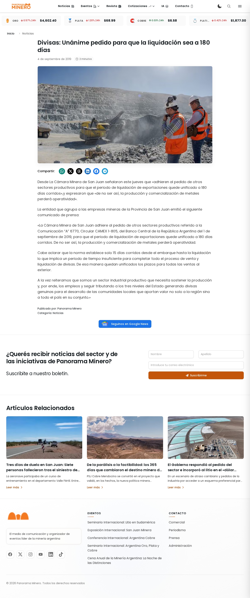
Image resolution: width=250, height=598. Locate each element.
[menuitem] (66, 6)
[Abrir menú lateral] (240, 6)
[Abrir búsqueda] (229, 6)
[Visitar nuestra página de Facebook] (10, 554)
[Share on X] (70, 171)
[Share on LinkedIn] (88, 171)
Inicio (10, 33)
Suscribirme (198, 375)
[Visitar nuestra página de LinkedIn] (51, 554)
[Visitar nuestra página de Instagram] (30, 554)
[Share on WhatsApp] (62, 171)
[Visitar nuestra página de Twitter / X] (20, 554)
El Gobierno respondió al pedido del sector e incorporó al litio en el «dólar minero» (201, 470)
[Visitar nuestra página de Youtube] (41, 554)
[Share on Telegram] (105, 171)
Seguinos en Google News (129, 324)
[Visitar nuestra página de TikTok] (61, 554)
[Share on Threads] (79, 171)
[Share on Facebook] (96, 171)
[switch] (219, 6)
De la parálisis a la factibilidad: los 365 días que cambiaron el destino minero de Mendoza (124, 470)
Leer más (12, 487)
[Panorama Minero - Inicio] (21, 6)
